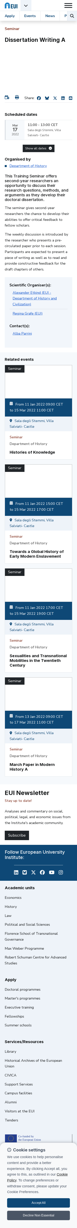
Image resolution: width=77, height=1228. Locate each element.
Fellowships (14, 1016)
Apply (10, 16)
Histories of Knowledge (32, 452)
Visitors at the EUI (20, 1111)
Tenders (11, 1120)
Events (30, 16)
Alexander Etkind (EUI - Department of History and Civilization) (35, 298)
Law (8, 915)
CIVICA (10, 1075)
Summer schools (18, 1025)
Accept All (39, 1202)
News (50, 16)
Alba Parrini (22, 333)
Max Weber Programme (24, 948)
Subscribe (17, 835)
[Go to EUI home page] (11, 5)
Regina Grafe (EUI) (28, 313)
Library (10, 1051)
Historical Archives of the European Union (33, 1063)
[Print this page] (18, 97)
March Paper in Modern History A (32, 767)
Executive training (19, 1007)
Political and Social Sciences (27, 924)
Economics (13, 897)
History (11, 906)
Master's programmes (22, 998)
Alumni (11, 1102)
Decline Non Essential (38, 1215)
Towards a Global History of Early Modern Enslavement (37, 554)
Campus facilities (18, 1093)
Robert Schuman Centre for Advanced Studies (36, 960)
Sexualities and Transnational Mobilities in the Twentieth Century (38, 660)
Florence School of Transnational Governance (31, 936)
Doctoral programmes (22, 989)
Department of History (28, 166)
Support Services (19, 1084)
